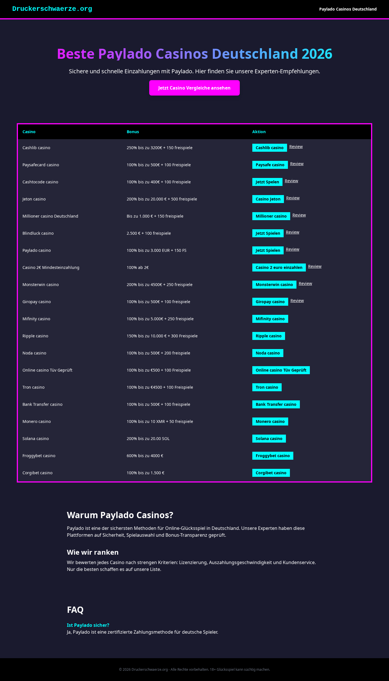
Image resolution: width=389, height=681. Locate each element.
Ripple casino (269, 336)
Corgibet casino (271, 472)
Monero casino (270, 421)
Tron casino (267, 387)
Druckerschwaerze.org (52, 9)
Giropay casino (270, 301)
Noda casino (268, 353)
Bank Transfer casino (276, 404)
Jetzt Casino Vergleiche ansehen (194, 88)
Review (296, 146)
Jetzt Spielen (268, 233)
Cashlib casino (270, 147)
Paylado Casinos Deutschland (348, 9)
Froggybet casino (273, 455)
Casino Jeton (268, 199)
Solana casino (269, 438)
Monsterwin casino (274, 284)
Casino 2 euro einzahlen (279, 267)
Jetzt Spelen (267, 182)
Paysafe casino (270, 164)
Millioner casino (271, 216)
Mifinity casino (270, 318)
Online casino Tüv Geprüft (281, 370)
